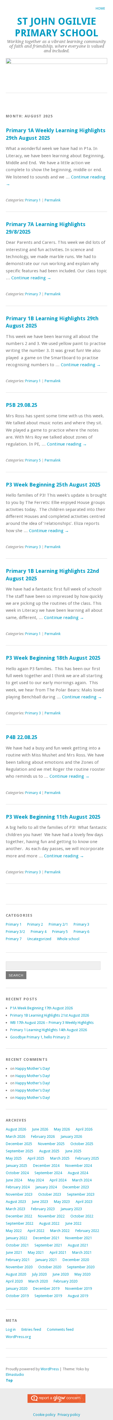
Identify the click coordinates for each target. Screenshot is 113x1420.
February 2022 (87, 1230)
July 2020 (39, 1274)
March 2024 (82, 1180)
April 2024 (58, 1180)
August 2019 (78, 1296)
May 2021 (36, 1252)
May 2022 (14, 1230)
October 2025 (81, 1144)
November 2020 (19, 1267)
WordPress (50, 1369)
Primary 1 (33, 200)
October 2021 (17, 1245)
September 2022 (19, 1223)
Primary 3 (33, 547)
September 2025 (19, 1151)
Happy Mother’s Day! (32, 1068)
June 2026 (40, 1129)
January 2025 (16, 1165)
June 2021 (14, 1252)
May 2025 (14, 1158)
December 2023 (76, 1187)
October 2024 (17, 1173)
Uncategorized (39, 939)
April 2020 (14, 1281)
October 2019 (17, 1296)
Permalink (53, 200)
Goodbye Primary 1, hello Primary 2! (40, 1037)
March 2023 (15, 1209)
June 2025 (73, 1151)
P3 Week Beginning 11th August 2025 (53, 817)
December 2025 (19, 1144)
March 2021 (82, 1252)
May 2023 (62, 1201)
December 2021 (46, 1238)
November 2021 (78, 1238)
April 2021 (58, 1252)
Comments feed (60, 1329)
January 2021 (46, 1260)
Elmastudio (15, 1374)
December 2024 (46, 1165)
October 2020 (49, 1267)
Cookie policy (44, 1414)
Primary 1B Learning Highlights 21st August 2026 (49, 1015)
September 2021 (48, 1245)
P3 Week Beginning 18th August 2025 (53, 658)
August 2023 (16, 1201)
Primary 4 (33, 793)
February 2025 (87, 1158)
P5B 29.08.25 (21, 405)
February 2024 (18, 1187)
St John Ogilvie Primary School (56, 27)
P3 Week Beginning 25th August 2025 (53, 485)
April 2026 (84, 1129)
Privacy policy (69, 1414)
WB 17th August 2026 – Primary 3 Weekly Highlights (52, 1022)
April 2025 (36, 1158)
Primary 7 (33, 294)
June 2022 (73, 1223)
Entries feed (31, 1329)
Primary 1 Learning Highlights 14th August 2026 (48, 1030)
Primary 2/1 (58, 924)
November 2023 (19, 1194)
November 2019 (78, 1288)
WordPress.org (18, 1337)
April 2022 (36, 1230)
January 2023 (71, 1209)
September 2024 (48, 1173)
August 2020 (16, 1274)
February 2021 (18, 1260)
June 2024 (14, 1180)
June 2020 (60, 1274)
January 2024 (46, 1187)
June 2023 (40, 1201)
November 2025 (51, 1144)
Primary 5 (33, 460)
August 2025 (49, 1151)
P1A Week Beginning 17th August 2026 (41, 1008)
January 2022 (16, 1238)
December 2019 (46, 1288)
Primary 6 (81, 931)
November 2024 (78, 1165)
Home (100, 8)
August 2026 (16, 1129)
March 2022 (60, 1230)
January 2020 (16, 1288)
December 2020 (76, 1260)
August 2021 (78, 1245)
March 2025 (60, 1158)
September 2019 (48, 1296)
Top (9, 1380)
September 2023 (80, 1194)
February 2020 (65, 1281)
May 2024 (36, 1180)
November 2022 (51, 1216)
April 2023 (84, 1201)
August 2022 (49, 1223)
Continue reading (31, 277)
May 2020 (82, 1274)
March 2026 (15, 1136)
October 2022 (81, 1216)
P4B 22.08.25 (21, 737)
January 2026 (71, 1136)
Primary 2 (35, 924)
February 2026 (43, 1136)
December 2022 (19, 1216)
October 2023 (49, 1194)
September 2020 (80, 1267)
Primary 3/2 (15, 931)
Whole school (68, 939)
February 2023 (43, 1209)
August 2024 (78, 1173)
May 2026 (62, 1129)
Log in (11, 1329)
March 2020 (38, 1281)
